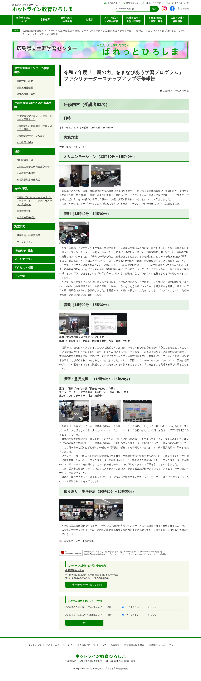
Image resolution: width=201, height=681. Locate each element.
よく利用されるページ (178, 3)
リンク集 (19, 275)
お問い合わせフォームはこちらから (86, 584)
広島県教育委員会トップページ (39, 30)
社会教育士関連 (25, 142)
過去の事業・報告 (26, 94)
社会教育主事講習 (26, 173)
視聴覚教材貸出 (23, 250)
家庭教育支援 (110, 30)
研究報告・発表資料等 (28, 235)
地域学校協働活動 (26, 217)
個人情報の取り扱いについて (91, 645)
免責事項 (115, 645)
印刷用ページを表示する (176, 91)
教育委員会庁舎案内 (134, 645)
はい (110, 607)
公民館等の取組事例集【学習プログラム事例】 (34, 128)
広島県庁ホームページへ (161, 645)
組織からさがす (153, 3)
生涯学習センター (74, 570)
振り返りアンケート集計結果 (79, 541)
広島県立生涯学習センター (72, 30)
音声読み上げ (113, 3)
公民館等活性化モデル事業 (31, 136)
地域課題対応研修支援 (28, 179)
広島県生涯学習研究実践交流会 (33, 166)
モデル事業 (94, 30)
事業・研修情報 (25, 87)
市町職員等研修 (25, 160)
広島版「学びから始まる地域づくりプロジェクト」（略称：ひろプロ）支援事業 (34, 201)
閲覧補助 (130, 3)
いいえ (154, 607)
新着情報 (185, 8)
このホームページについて (59, 645)
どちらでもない (131, 607)
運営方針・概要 (25, 81)
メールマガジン (23, 259)
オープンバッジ (25, 242)
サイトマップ (34, 645)
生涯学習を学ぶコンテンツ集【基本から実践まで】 (34, 118)
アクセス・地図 (23, 267)
